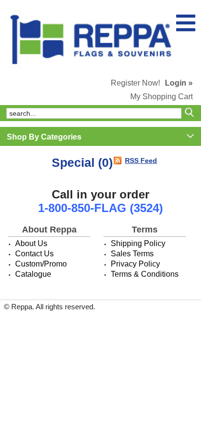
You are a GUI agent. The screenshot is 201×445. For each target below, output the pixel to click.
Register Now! (135, 83)
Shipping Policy (138, 243)
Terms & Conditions (145, 274)
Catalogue (33, 274)
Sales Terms (132, 253)
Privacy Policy (135, 264)
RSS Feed (141, 160)
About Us (31, 243)
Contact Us (34, 253)
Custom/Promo (41, 264)
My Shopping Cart (161, 96)
